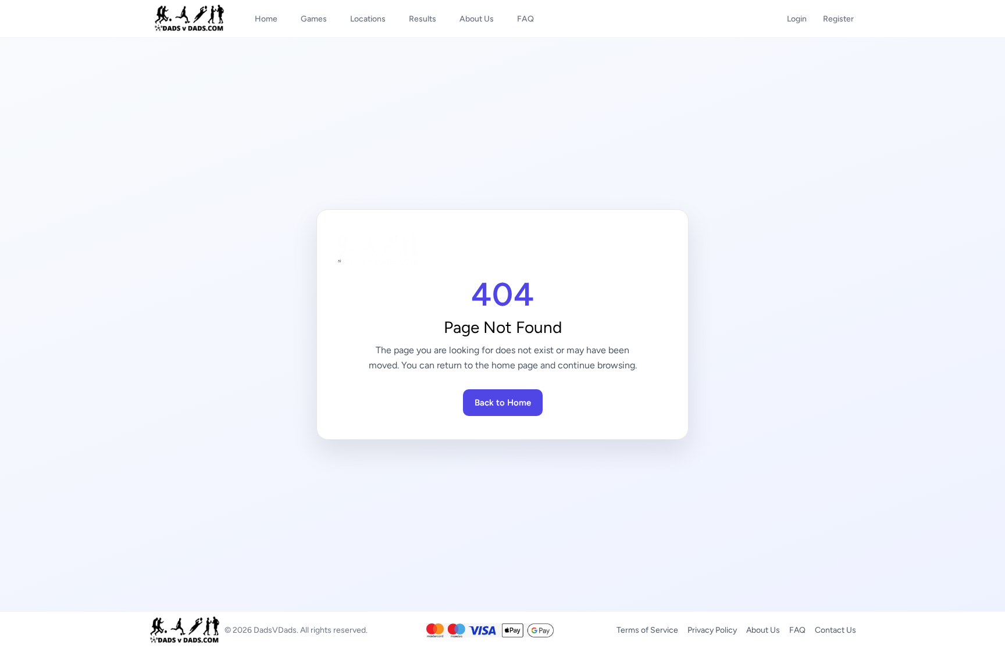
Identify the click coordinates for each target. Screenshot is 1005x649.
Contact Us (835, 630)
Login (797, 19)
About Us (763, 630)
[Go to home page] (502, 250)
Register (838, 19)
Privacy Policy (712, 630)
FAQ (797, 630)
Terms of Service (647, 630)
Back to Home (503, 402)
